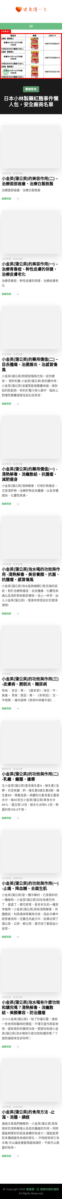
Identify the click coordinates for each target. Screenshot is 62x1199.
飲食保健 (18, 173)
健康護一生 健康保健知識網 (42, 1189)
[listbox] (31, 72)
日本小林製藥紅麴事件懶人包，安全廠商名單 (31, 101)
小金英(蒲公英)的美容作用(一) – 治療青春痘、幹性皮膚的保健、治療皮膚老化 (30, 269)
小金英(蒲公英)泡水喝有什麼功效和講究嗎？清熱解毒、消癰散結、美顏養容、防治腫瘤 (31, 1007)
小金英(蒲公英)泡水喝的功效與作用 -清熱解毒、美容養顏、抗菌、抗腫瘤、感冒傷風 (31, 574)
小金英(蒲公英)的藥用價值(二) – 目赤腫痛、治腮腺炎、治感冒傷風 (30, 364)
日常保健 (6, 173)
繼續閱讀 (6, 198)
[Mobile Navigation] (31, 26)
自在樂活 (6, 463)
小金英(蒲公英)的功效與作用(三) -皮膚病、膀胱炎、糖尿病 (30, 681)
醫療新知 (31, 89)
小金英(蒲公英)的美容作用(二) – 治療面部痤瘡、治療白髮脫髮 (30, 181)
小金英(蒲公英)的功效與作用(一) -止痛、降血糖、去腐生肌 (30, 886)
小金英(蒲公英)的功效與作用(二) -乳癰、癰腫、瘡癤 (30, 777)
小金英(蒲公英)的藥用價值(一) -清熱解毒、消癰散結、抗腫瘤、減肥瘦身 (29, 474)
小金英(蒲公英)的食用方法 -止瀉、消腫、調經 (28, 1115)
